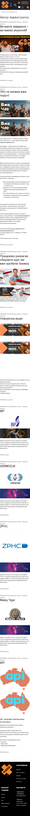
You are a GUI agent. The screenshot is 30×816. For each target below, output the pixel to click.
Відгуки (18, 769)
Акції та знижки (9, 80)
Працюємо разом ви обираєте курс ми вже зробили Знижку (14, 260)
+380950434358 (24, 3)
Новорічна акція (11, 319)
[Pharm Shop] (6, 770)
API (2, 663)
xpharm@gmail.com (21, 795)
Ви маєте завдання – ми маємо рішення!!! (14, 28)
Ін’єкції (3, 797)
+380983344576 (24, 2)
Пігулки (3, 794)
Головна (3, 12)
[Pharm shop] (5, 5)
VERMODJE (7, 466)
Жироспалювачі (5, 803)
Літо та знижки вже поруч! (13, 93)
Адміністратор (17, 22)
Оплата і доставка (21, 778)
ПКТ (2, 800)
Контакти (18, 781)
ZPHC (4, 526)
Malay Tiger (7, 600)
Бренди (7, 454)
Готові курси (4, 806)
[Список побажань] (19, 7)
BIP (2, 411)
